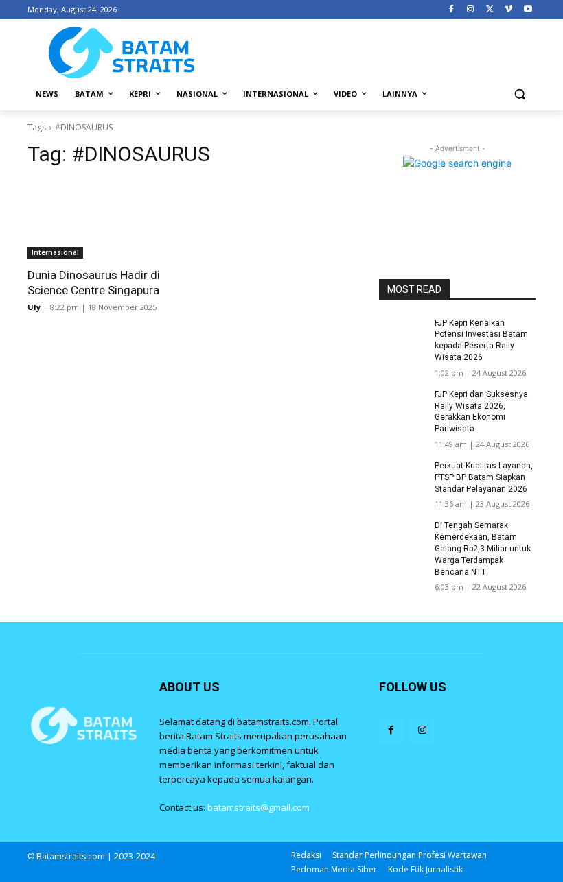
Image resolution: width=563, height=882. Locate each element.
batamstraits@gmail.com (258, 807)
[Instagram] (471, 10)
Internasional (55, 252)
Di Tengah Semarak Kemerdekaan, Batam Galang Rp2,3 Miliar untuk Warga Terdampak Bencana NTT (483, 548)
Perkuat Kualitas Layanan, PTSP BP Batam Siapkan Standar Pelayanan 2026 (484, 477)
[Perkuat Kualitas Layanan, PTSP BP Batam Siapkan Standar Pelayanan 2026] (402, 476)
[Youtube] (528, 10)
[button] (519, 94)
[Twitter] (490, 10)
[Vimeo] (508, 10)
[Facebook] (451, 10)
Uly (34, 307)
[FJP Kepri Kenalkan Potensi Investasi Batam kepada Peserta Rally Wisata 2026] (402, 334)
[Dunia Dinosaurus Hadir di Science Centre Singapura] (105, 219)
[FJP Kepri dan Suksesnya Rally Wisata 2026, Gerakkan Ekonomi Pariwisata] (402, 405)
